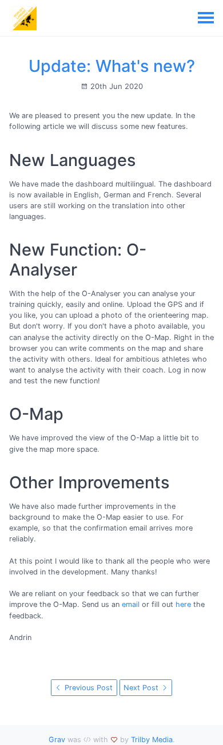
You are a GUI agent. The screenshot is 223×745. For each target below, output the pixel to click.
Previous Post (87, 687)
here (183, 604)
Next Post (142, 687)
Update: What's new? (112, 66)
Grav (57, 739)
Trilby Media (152, 739)
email (131, 604)
